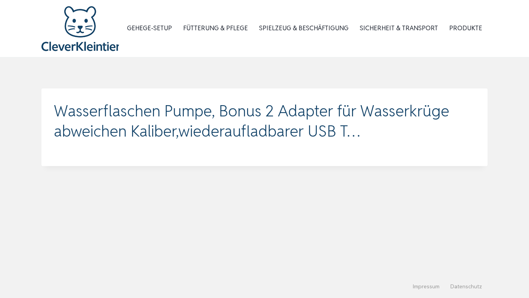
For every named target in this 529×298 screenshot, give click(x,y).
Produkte (465, 28)
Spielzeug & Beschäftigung (304, 28)
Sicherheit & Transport (399, 28)
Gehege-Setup (149, 28)
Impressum (426, 286)
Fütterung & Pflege (215, 28)
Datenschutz (466, 286)
